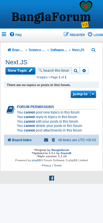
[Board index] (51, 14)
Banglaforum (60, 150)
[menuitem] (15, 35)
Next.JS (16, 62)
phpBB (36, 160)
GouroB (66, 153)
